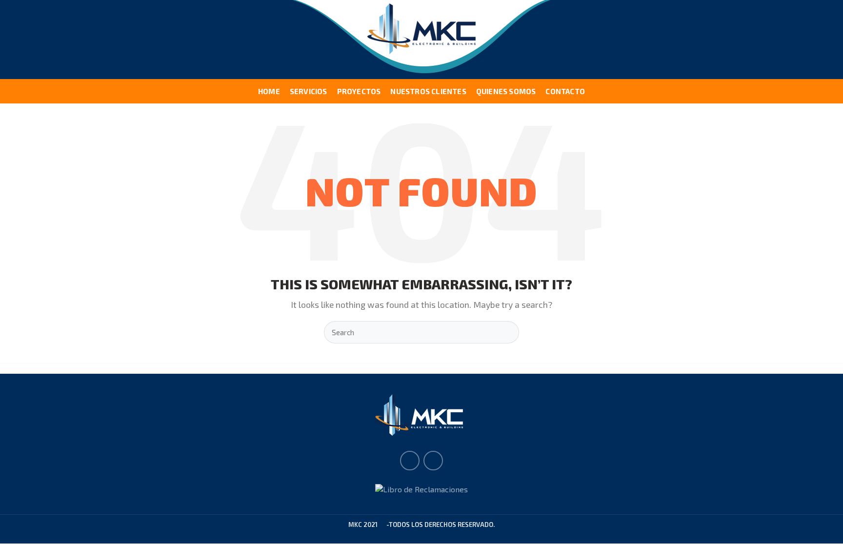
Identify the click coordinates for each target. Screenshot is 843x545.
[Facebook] (410, 460)
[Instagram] (433, 460)
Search (506, 332)
